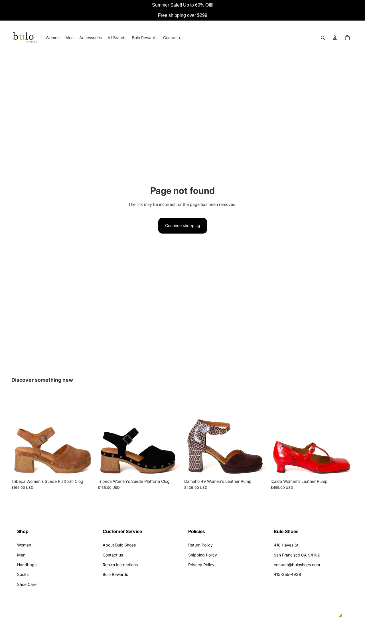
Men (21, 554)
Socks (23, 574)
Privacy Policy (201, 564)
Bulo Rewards (115, 574)
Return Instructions (120, 564)
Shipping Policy (202, 554)
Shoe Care (26, 584)
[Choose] (85, 467)
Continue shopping (182, 225)
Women (24, 544)
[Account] (334, 37)
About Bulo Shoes (119, 544)
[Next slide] (85, 434)
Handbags (26, 564)
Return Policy (200, 544)
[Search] (323, 37)
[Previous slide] (20, 434)
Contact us (113, 554)
